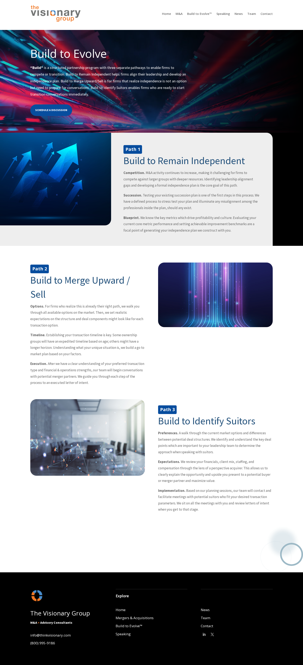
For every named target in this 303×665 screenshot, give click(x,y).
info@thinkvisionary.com (50, 635)
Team (251, 14)
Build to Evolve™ (199, 14)
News (239, 14)
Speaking (223, 14)
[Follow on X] (212, 634)
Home (166, 14)
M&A (179, 14)
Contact (267, 14)
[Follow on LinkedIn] (204, 634)
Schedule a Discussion (51, 110)
